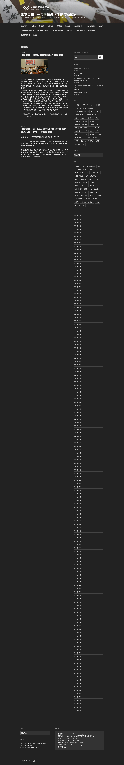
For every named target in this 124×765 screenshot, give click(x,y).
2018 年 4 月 (77, 537)
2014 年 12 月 (78, 653)
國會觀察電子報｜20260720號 (82, 93)
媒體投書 (84, 121)
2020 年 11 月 (78, 446)
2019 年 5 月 (77, 504)
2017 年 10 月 (78, 551)
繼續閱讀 (30, 116)
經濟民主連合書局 (58, 30)
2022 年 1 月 (77, 399)
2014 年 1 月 (77, 687)
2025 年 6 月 (77, 260)
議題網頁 (69, 30)
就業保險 (84, 124)
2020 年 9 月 (77, 453)
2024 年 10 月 (78, 287)
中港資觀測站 (79, 30)
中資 (84, 108)
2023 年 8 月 (77, 334)
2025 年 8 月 (77, 253)
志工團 (35, 35)
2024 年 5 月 (77, 304)
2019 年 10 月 (78, 487)
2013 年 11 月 (78, 693)
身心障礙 (83, 141)
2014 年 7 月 (77, 666)
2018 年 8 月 (77, 534)
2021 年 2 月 (77, 436)
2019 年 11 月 (78, 483)
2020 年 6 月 (77, 460)
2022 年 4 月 (77, 388)
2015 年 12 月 (78, 626)
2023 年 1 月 (77, 358)
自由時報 (91, 134)
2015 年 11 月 (78, 629)
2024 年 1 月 (77, 317)
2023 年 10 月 (78, 327)
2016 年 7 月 (77, 602)
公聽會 (93, 111)
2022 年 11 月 (78, 365)
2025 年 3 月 (77, 270)
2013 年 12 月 (78, 690)
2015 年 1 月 (77, 649)
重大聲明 (59, 26)
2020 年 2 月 (77, 473)
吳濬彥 (76, 118)
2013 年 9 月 (77, 700)
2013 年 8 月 (77, 704)
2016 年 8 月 (77, 598)
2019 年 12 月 (78, 480)
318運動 (77, 105)
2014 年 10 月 (78, 656)
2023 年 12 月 (78, 321)
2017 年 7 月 (77, 561)
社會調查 (84, 131)
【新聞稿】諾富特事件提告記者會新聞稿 (42, 55)
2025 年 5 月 (77, 263)
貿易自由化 (88, 137)
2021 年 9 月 (77, 412)
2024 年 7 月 (77, 297)
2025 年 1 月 (77, 277)
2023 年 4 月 (77, 348)
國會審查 (83, 118)
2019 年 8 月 (77, 493)
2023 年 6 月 (77, 341)
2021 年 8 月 (77, 415)
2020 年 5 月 (77, 463)
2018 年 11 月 (78, 524)
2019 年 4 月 (77, 507)
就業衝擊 (91, 124)
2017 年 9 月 (77, 554)
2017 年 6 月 (77, 565)
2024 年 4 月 (77, 307)
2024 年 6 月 (77, 300)
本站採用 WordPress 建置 (27, 761)
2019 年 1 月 (77, 517)
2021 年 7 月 (77, 419)
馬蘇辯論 (77, 144)
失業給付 (90, 118)
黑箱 (83, 144)
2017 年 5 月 (77, 568)
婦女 (97, 118)
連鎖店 (97, 141)
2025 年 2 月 (77, 273)
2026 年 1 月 (77, 236)
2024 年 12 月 (78, 280)
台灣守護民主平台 (91, 115)
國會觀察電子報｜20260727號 (82, 68)
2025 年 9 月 (77, 249)
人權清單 (90, 108)
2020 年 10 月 (78, 449)
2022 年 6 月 (77, 382)
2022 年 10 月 (78, 368)
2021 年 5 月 (77, 426)
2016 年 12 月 (78, 585)
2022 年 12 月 (78, 361)
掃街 (76, 128)
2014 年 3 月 (77, 680)
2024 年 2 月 (77, 314)
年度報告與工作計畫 (42, 30)
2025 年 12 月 (78, 239)
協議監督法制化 (79, 115)
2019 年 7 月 (77, 497)
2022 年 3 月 (77, 392)
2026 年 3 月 (77, 229)
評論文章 (67, 26)
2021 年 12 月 (78, 402)
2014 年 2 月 (77, 683)
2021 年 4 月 (77, 429)
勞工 (98, 111)
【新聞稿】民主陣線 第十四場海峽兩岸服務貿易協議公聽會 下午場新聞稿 (43, 130)
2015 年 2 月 (77, 646)
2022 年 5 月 (77, 385)
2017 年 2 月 (77, 578)
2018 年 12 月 (78, 521)
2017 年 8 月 (77, 558)
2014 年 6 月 (77, 670)
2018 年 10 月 (78, 527)
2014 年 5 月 (77, 673)
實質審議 (77, 124)
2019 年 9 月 (77, 490)
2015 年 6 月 (77, 639)
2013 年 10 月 (78, 697)
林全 (90, 128)
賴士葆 (76, 141)
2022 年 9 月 (77, 371)
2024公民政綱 (91, 26)
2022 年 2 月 (77, 395)
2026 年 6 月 (77, 219)
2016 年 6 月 (77, 605)
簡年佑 (91, 131)
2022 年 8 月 (77, 375)
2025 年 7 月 (77, 256)
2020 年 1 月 (77, 476)
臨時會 (76, 134)
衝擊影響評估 (78, 137)
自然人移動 (84, 134)
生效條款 (96, 128)
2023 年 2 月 (77, 354)
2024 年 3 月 (77, 310)
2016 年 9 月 (77, 595)
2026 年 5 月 (77, 222)
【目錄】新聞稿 (78, 73)
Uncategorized (91, 105)
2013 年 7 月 (77, 707)
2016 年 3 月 (77, 615)
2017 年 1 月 (77, 581)
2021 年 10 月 (78, 409)
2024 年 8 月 (77, 294)
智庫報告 (41, 26)
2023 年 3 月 (77, 351)
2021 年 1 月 (77, 439)
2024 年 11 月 (78, 283)
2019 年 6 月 (77, 500)
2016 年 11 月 (78, 588)
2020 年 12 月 (78, 443)
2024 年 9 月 (77, 290)
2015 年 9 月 (77, 632)
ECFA (83, 105)
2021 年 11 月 (78, 405)
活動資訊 (50, 26)
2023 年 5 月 (77, 344)
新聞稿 (34, 26)
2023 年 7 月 (77, 338)
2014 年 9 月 (77, 659)
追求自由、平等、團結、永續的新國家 (49, 14)
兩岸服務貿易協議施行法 (82, 111)
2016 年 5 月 (77, 609)
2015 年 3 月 (77, 642)
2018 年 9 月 (77, 531)
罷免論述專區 (92, 30)
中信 (99, 105)
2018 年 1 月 (77, 541)
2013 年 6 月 (77, 710)
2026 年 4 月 (77, 226)
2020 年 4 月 (77, 466)
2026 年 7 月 (77, 216)
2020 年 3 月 (77, 470)
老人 (97, 131)
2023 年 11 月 (78, 324)
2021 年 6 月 (77, 422)
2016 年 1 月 (77, 622)
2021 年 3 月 (77, 432)
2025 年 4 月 (77, 266)
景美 (80, 128)
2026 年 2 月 (77, 233)
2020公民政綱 (78, 26)
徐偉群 (99, 124)
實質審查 (91, 121)
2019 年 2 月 (77, 514)
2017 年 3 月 (77, 575)
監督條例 (77, 131)
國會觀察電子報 (25, 35)
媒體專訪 (77, 121)
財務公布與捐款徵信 (26, 30)
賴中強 (95, 137)
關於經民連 (24, 26)
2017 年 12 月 (78, 544)
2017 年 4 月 (77, 571)
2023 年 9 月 (77, 331)
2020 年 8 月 (77, 456)
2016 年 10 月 (78, 592)
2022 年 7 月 (77, 378)
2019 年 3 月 (77, 510)
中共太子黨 (78, 108)
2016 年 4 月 (77, 612)
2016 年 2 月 (77, 619)
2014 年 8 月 (77, 663)
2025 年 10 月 (78, 246)
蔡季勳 (99, 134)
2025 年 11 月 (78, 243)
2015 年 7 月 (77, 636)
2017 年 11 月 (78, 548)
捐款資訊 (100, 26)
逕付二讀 (90, 141)
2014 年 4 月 (77, 676)
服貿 (85, 128)
